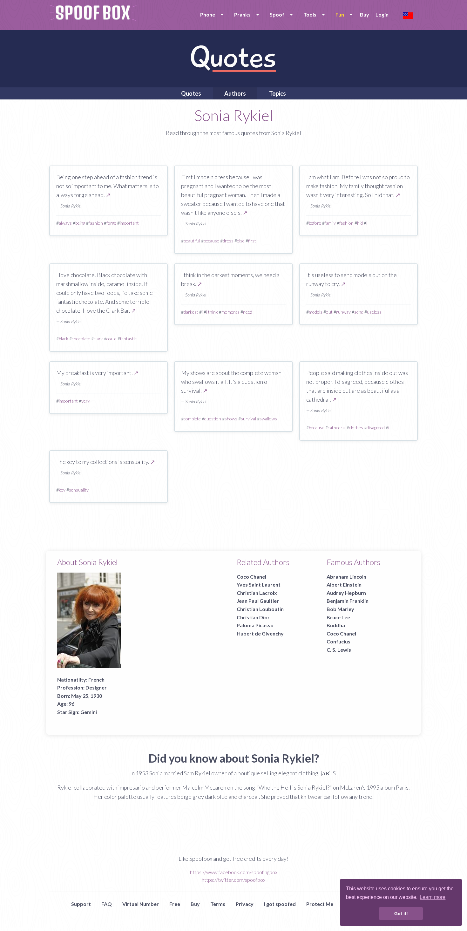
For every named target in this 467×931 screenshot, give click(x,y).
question (212, 418)
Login (382, 14)
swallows (268, 418)
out (329, 312)
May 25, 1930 (86, 696)
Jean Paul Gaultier (258, 601)
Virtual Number (140, 904)
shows (231, 418)
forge (111, 223)
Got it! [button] (401, 913)
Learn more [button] (432, 897)
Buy (364, 14)
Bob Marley (340, 609)
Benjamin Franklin (348, 601)
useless (374, 312)
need (247, 312)
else (241, 240)
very (85, 401)
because (211, 240)
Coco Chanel (251, 577)
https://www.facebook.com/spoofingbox (233, 872)
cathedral (337, 427)
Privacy (245, 904)
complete (192, 418)
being (80, 223)
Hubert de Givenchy (260, 633)
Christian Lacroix (257, 593)
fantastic (128, 338)
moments (230, 312)
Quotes (191, 93)
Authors (235, 93)
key (62, 490)
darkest (191, 312)
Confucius (338, 641)
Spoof (277, 14)
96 (71, 704)
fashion (96, 223)
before (315, 223)
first (252, 240)
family (330, 223)
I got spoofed (280, 904)
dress (228, 240)
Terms (217, 904)
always (65, 223)
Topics (277, 93)
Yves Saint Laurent (259, 584)
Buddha (336, 625)
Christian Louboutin (260, 609)
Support (81, 904)
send (358, 312)
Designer (96, 687)
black (63, 338)
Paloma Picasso (255, 625)
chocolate (81, 338)
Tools (309, 14)
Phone (207, 14)
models (315, 312)
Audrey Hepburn (346, 593)
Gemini (88, 712)
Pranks (242, 14)
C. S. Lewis (339, 650)
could (111, 338)
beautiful (192, 240)
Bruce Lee (338, 617)
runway (343, 312)
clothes (356, 427)
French (96, 679)
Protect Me (319, 904)
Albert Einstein (344, 584)
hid (360, 223)
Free (174, 904)
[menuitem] (211, 14)
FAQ (106, 904)
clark (98, 338)
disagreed (376, 427)
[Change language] (408, 15)
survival (248, 418)
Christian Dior (253, 617)
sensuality (79, 490)
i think (212, 312)
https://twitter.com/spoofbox (233, 880)
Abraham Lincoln (346, 577)
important (129, 223)
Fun (339, 14)
